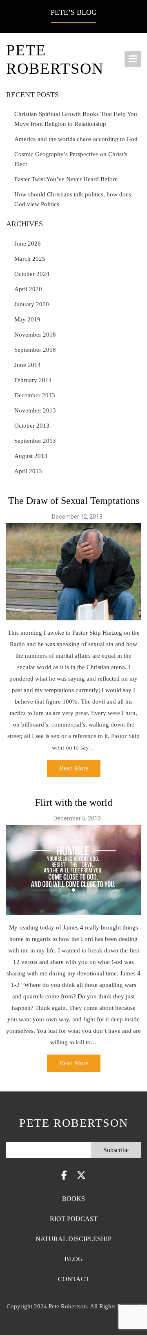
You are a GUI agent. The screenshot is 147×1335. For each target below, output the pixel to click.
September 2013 (35, 440)
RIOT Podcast (74, 1218)
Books (73, 1198)
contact (73, 1279)
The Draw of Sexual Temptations (73, 500)
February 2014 (33, 380)
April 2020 (28, 289)
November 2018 (35, 334)
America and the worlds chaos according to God (76, 139)
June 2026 (27, 243)
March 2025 (29, 258)
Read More (73, 768)
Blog (74, 1258)
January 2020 (31, 304)
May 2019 (27, 319)
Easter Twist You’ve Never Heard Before (66, 179)
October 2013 (31, 425)
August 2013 (30, 456)
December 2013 (34, 395)
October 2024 (31, 274)
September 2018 (35, 349)
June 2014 (27, 365)
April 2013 (28, 471)
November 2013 (35, 410)
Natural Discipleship (73, 1238)
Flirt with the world (73, 802)
